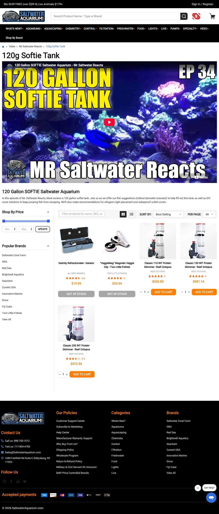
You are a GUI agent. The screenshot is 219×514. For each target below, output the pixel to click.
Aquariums (33, 28)
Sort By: (146, 214)
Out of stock (76, 294)
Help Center (62, 432)
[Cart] (213, 16)
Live (163, 28)
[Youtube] (18, 481)
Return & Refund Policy (69, 461)
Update (42, 229)
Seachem (7, 280)
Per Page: (194, 214)
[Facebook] (11, 481)
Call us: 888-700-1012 (17, 440)
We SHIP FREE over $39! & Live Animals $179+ (33, 4)
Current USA (9, 287)
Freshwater (125, 28)
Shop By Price (13, 212)
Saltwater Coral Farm (14, 255)
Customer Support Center (70, 420)
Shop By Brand (14, 37)
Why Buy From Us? (67, 444)
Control (89, 28)
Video (203, 28)
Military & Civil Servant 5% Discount (76, 467)
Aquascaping (52, 28)
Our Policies (66, 413)
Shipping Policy (65, 449)
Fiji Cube (7, 306)
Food (140, 28)
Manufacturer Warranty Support (74, 438)
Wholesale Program (67, 455)
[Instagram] (4, 481)
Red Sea (6, 268)
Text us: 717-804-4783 (17, 446)
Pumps (174, 28)
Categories (120, 413)
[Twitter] (24, 481)
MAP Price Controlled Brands (72, 472)
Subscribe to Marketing (69, 426)
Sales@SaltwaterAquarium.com (23, 452)
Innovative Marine (12, 293)
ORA (4, 261)
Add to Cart (164, 292)
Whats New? (14, 28)
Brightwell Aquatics (13, 274)
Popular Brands (14, 246)
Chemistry (73, 28)
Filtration (106, 28)
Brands (173, 413)
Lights (152, 28)
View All (6, 319)
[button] (197, 16)
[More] (22, 28)
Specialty (189, 28)
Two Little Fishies (12, 312)
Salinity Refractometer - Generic (76, 263)
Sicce (5, 300)
